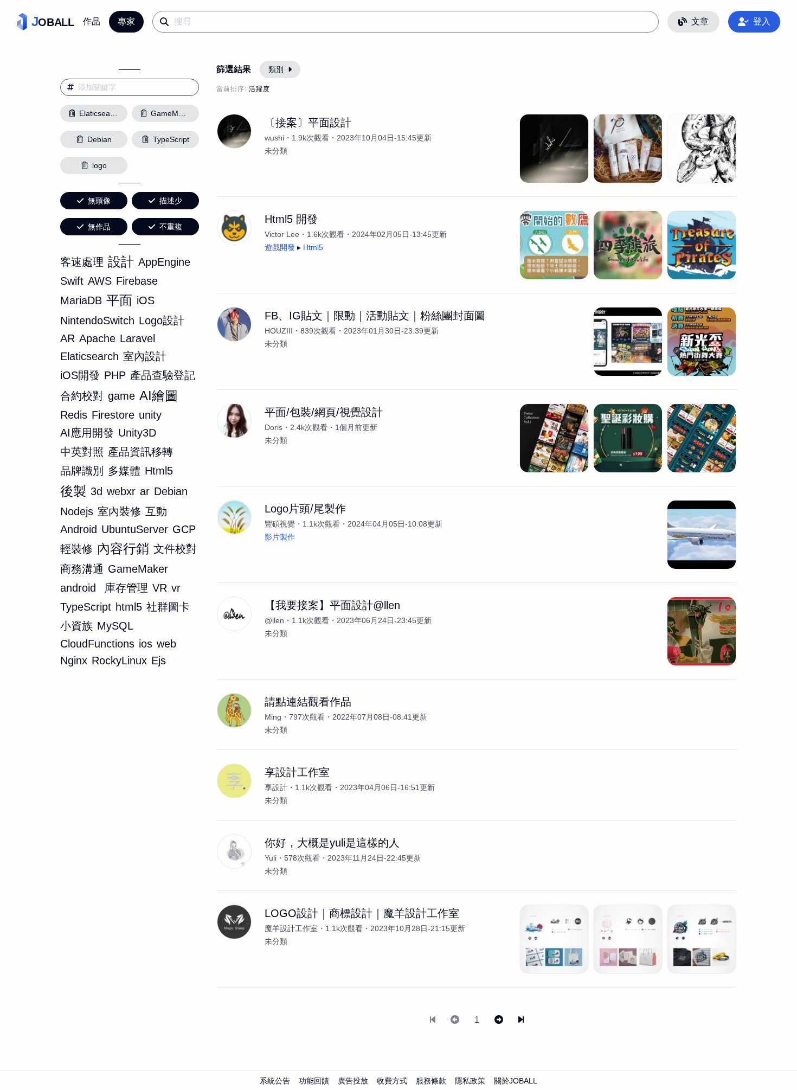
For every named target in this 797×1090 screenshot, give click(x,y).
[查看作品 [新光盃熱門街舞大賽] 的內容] (701, 341)
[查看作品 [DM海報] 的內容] (554, 438)
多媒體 (124, 471)
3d (96, 491)
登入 (761, 21)
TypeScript (85, 607)
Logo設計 (161, 320)
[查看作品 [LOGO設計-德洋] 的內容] (554, 939)
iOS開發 (80, 375)
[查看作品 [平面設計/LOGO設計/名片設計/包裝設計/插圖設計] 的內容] (554, 148)
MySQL (115, 626)
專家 (126, 21)
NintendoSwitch (97, 320)
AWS (100, 281)
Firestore (113, 415)
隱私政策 (470, 1080)
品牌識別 (82, 471)
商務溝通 (82, 569)
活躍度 (259, 89)
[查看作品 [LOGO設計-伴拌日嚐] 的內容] (628, 939)
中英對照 (82, 452)
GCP (184, 529)
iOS (146, 300)
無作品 (99, 226)
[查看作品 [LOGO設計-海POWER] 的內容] (701, 939)
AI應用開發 (87, 433)
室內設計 (144, 356)
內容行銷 (123, 548)
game (121, 396)
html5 (128, 607)
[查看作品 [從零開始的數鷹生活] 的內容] (554, 245)
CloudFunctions (97, 644)
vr (176, 588)
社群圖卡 (168, 607)
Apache (97, 338)
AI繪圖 (158, 395)
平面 (119, 300)
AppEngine (164, 262)
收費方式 (392, 1080)
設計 (121, 261)
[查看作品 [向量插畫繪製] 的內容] (701, 631)
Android (78, 529)
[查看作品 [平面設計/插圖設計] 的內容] (701, 148)
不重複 (170, 226)
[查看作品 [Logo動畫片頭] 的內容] (701, 534)
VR (159, 588)
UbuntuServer (134, 529)
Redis (73, 415)
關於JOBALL (515, 1080)
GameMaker (138, 569)
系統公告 (275, 1080)
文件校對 (175, 549)
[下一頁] (498, 1020)
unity (150, 415)
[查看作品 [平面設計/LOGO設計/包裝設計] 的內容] (628, 148)
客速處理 (82, 262)
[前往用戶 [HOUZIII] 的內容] (234, 324)
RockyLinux (119, 660)
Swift (71, 281)
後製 (73, 491)
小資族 (76, 626)
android (78, 588)
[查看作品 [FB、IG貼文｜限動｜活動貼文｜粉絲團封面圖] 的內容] (628, 341)
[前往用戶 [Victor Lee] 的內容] (234, 227)
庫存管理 (126, 588)
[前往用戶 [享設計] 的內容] (234, 781)
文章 (700, 21)
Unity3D (137, 433)
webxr (121, 491)
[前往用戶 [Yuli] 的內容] (234, 851)
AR (67, 338)
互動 (156, 511)
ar (145, 491)
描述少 (170, 200)
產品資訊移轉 (140, 452)
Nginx (73, 660)
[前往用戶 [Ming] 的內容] (234, 710)
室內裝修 (119, 511)
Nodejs (76, 511)
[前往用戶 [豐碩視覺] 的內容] (234, 517)
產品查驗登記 (162, 375)
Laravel (137, 338)
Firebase (137, 281)
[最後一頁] (521, 1020)
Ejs (158, 660)
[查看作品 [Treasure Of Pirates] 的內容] (701, 245)
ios (145, 644)
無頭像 (99, 200)
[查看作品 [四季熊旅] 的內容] (628, 245)
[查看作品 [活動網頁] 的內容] (628, 438)
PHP (115, 375)
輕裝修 (76, 549)
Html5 (159, 471)
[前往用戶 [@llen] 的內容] (234, 614)
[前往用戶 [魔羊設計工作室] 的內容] (234, 922)
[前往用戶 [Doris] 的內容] (234, 420)
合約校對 (82, 396)
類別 (276, 69)
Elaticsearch (89, 356)
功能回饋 (314, 1080)
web (166, 644)
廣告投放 (353, 1080)
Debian (171, 491)
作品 (91, 21)
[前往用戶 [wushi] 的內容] (234, 131)
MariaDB (81, 300)
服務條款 (431, 1080)
